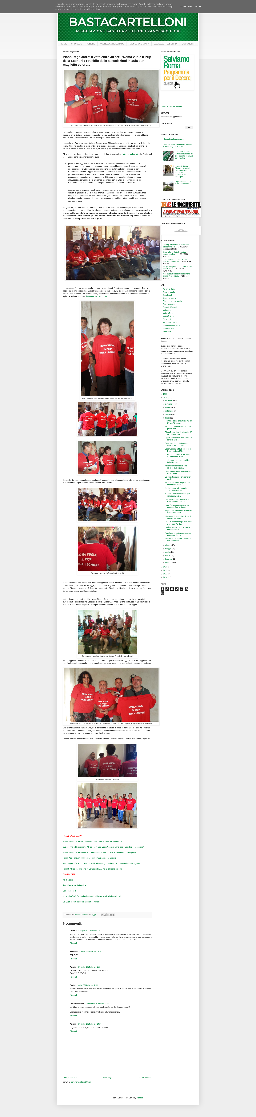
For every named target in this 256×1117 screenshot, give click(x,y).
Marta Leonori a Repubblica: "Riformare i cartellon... (176, 489)
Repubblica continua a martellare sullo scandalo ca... (178, 512)
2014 (165, 398)
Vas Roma (167, 331)
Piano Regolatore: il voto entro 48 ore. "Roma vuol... (178, 433)
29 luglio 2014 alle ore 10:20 (89, 967)
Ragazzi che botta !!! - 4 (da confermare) (183, 183)
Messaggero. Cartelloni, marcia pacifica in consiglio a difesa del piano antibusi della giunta (101, 863)
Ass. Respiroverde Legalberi (75, 885)
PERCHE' (91, 44)
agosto (168, 414)
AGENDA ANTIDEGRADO (112, 44)
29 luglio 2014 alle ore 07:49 (89, 931)
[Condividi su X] (107, 914)
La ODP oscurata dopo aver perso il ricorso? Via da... (178, 523)
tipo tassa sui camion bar (96, 296)
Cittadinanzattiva (169, 298)
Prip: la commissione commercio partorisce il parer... (178, 534)
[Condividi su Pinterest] (113, 914)
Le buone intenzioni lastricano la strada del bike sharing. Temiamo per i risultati (184, 155)
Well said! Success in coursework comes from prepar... (176, 275)
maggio (168, 549)
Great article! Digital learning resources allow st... (174, 253)
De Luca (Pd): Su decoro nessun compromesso (83, 902)
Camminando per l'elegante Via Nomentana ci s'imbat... (178, 500)
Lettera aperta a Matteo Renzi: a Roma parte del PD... (178, 450)
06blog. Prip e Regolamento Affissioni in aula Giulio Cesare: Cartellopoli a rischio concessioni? (103, 847)
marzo (168, 556)
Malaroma (167, 310)
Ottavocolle (167, 319)
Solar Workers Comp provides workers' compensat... (175, 260)
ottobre (168, 408)
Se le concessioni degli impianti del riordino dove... (178, 484)
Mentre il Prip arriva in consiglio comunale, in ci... (177, 495)
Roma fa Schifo (169, 328)
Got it (198, 7)
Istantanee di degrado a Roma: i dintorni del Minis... (178, 517)
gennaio (168, 562)
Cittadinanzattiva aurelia (172, 301)
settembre (169, 411)
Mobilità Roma (169, 316)
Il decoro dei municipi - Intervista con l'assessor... (178, 540)
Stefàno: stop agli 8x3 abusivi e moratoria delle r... (177, 528)
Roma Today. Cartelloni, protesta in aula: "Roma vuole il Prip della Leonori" (95, 841)
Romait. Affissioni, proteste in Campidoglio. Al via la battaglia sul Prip (92, 869)
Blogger (139, 1098)
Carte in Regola (69, 891)
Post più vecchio (144, 1078)
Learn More (186, 7)
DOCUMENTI (188, 44)
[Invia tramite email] (102, 914)
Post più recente (70, 1078)
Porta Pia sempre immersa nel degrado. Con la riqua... (177, 506)
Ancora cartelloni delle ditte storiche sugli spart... (176, 467)
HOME (63, 44)
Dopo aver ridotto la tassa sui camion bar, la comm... (176, 444)
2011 (165, 574)
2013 (165, 567)
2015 (165, 394)
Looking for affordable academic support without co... (176, 246)
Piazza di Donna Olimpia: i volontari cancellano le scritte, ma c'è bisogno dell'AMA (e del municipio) (183, 171)
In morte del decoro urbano (175, 139)
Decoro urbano (169, 304)
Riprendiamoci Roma (171, 325)
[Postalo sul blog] (105, 914)
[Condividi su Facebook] (110, 914)
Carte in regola (169, 292)
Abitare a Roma (169, 289)
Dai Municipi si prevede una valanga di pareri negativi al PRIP (177, 145)
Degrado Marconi (170, 307)
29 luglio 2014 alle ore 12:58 (97, 1003)
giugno (168, 545)
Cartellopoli (167, 295)
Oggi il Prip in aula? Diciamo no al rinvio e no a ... (178, 439)
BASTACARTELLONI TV (165, 44)
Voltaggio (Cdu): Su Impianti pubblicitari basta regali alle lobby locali (92, 896)
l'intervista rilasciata (130, 154)
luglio (167, 418)
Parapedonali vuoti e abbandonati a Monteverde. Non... (178, 456)
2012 (165, 570)
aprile (167, 552)
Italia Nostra (68, 880)
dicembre (169, 401)
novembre (169, 404)
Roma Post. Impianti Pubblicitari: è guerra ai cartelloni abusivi (89, 858)
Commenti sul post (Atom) (81, 1082)
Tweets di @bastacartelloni (171, 106)
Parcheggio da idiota (171, 322)
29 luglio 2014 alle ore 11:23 (86, 985)
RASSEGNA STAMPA (139, 44)
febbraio (168, 559)
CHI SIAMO (76, 44)
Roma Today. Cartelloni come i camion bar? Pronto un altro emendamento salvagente (99, 852)
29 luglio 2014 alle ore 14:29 (89, 1024)
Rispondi (73, 943)
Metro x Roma (168, 313)
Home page (107, 1078)
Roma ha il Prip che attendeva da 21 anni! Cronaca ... (178, 422)
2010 (165, 577)
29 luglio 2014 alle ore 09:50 (89, 951)
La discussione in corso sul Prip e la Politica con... (178, 461)
